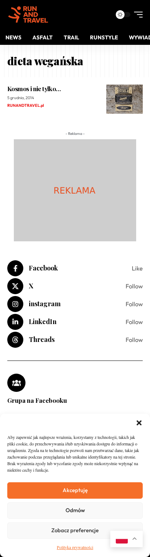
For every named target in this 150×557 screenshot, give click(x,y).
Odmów (75, 510)
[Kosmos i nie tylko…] (124, 99)
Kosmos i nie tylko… (33, 89)
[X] (75, 286)
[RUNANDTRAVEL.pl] (28, 14)
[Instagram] (75, 304)
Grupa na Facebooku (37, 400)
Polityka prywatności (75, 547)
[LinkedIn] (75, 322)
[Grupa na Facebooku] (16, 383)
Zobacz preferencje (75, 530)
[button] (139, 422)
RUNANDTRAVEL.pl (25, 105)
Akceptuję (75, 490)
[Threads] (75, 340)
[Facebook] (75, 268)
